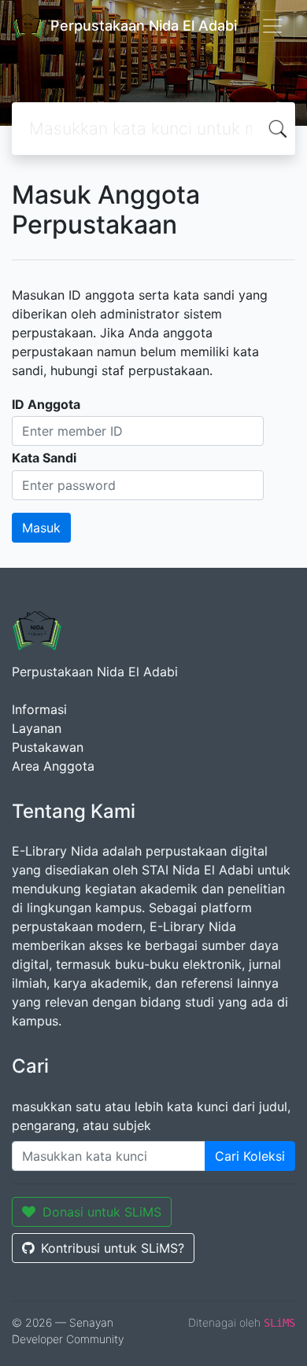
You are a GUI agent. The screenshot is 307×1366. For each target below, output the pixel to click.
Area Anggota (53, 766)
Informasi (39, 709)
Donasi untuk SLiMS (102, 1212)
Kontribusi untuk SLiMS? (112, 1248)
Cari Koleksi (250, 1156)
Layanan (36, 728)
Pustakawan (47, 747)
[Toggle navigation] (272, 26)
